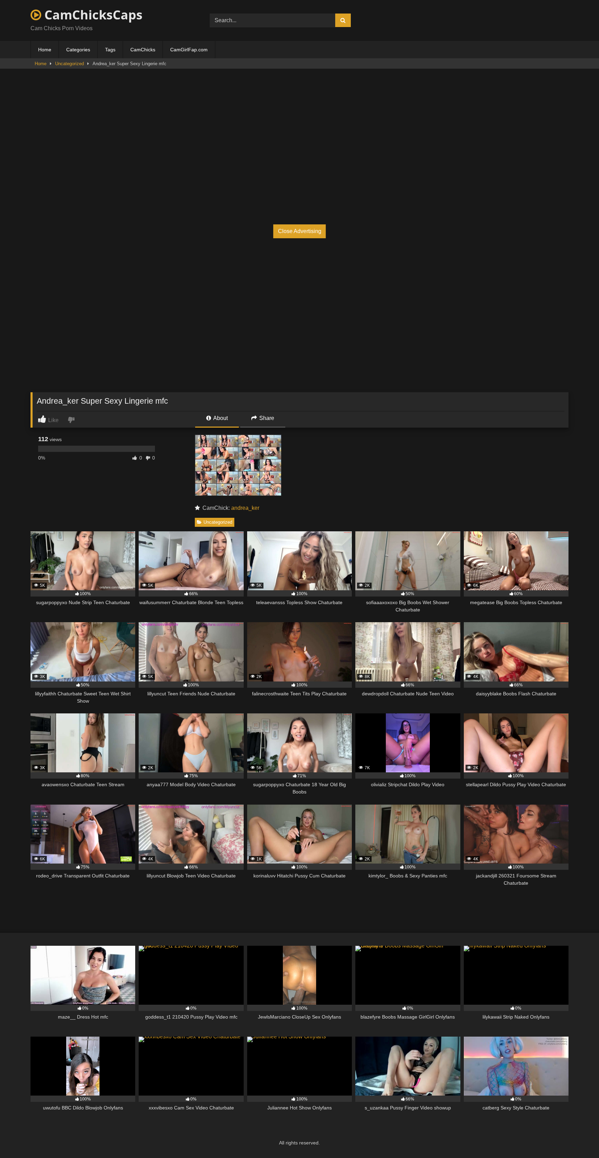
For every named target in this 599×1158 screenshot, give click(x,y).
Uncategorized (69, 63)
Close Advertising (299, 231)
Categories (78, 49)
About (220, 418)
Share (266, 418)
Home (44, 49)
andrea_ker (245, 508)
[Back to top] (577, 1137)
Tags (110, 49)
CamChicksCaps (91, 14)
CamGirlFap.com (189, 49)
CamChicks (142, 49)
